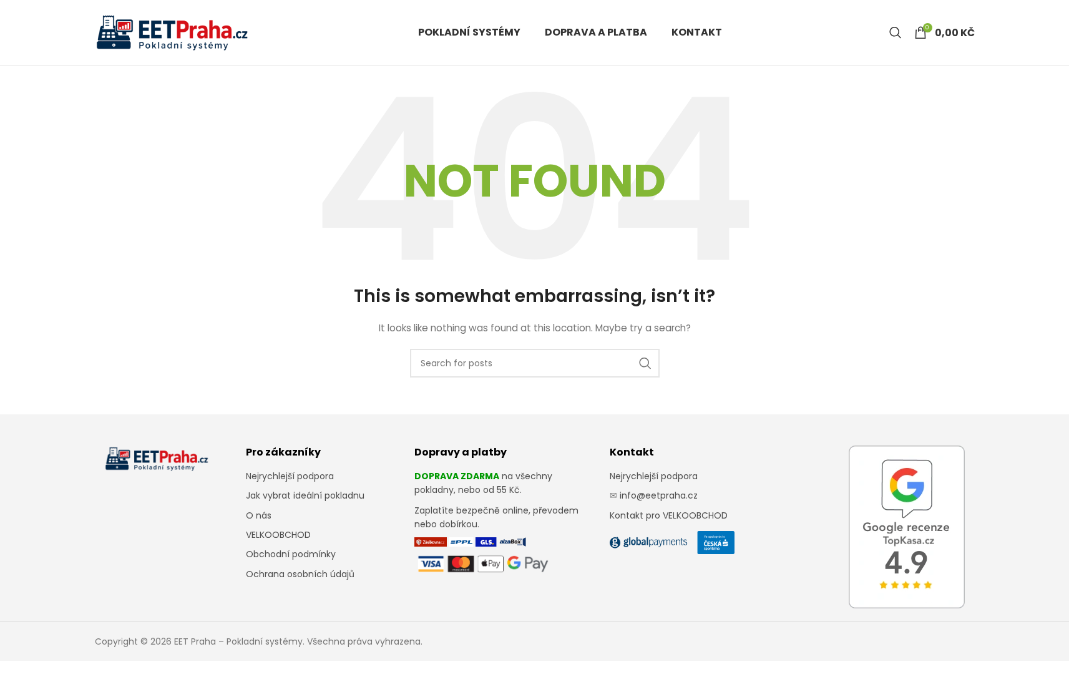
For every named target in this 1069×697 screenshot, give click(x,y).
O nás (258, 515)
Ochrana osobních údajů (300, 574)
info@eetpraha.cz (659, 495)
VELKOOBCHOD (278, 535)
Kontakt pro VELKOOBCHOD (669, 515)
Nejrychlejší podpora (290, 476)
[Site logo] (173, 32)
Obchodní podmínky (291, 554)
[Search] (895, 32)
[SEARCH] (645, 363)
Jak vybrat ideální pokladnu (305, 495)
